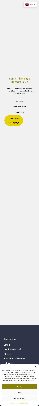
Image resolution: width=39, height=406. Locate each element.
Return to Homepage (14, 120)
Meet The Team (19, 106)
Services (19, 101)
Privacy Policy (24, 403)
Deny (19, 392)
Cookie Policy (14, 403)
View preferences (19, 398)
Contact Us (19, 112)
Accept (19, 386)
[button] (36, 366)
